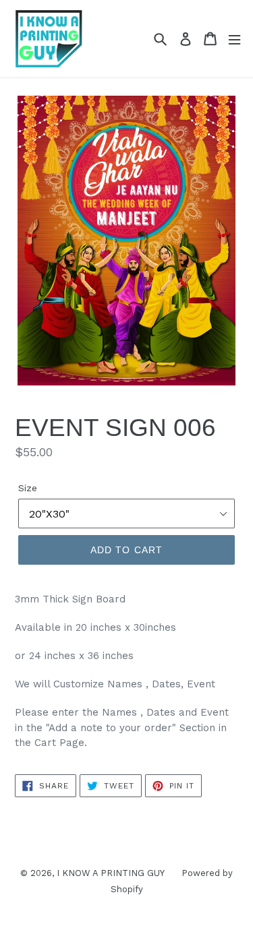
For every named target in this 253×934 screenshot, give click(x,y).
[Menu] (234, 39)
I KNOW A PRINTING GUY (111, 873)
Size (27, 487)
